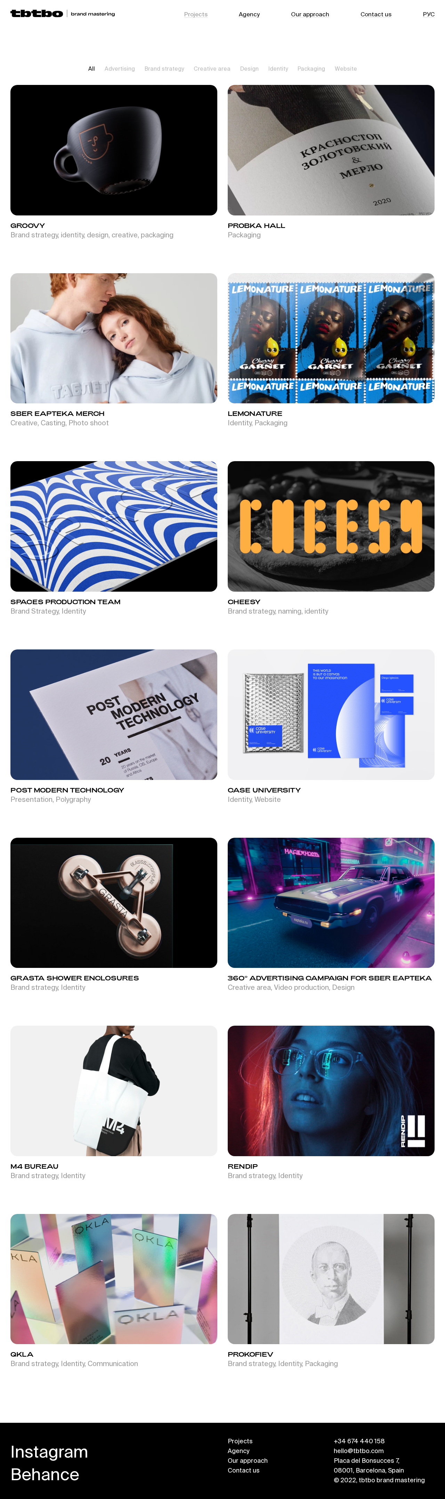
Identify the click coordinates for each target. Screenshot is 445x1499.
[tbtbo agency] (62, 14)
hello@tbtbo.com (359, 1450)
